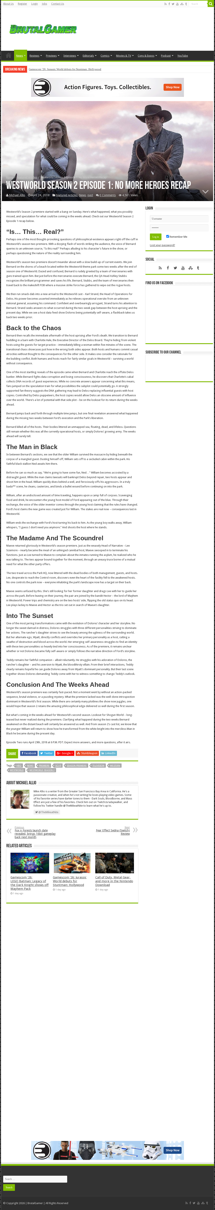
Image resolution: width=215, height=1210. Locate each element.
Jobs (44, 3)
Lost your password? (162, 245)
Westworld (17, 770)
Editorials (88, 55)
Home (8, 55)
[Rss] (165, 4)
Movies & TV (123, 55)
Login (34, 3)
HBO (18, 765)
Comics (105, 55)
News (19, 55)
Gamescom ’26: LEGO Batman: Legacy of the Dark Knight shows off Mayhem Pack (29, 883)
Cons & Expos (146, 55)
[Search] (211, 4)
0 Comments (108, 195)
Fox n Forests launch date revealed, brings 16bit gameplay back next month (35, 832)
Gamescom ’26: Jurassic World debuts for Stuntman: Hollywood (65, 69)
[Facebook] (169, 4)
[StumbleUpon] (182, 4)
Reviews (34, 55)
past (90, 195)
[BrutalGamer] (43, 28)
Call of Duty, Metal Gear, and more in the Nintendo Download (114, 881)
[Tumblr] (186, 4)
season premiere (77, 765)
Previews (51, 55)
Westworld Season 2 (42, 770)
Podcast (166, 55)
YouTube (182, 55)
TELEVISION (98, 765)
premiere (44, 765)
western (115, 765)
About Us (8, 3)
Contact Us (57, 3)
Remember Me (178, 236)
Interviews (69, 55)
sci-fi (58, 765)
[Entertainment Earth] (107, 87)
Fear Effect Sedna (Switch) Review (113, 830)
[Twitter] (173, 4)
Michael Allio (17, 195)
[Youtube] (177, 4)
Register (22, 3)
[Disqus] (72, 967)
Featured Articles (27, 177)
